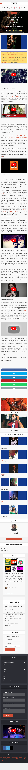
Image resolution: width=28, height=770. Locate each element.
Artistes (3, 446)
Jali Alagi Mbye (5, 462)
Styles (4, 671)
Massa (6, 625)
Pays (4, 664)
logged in (11, 548)
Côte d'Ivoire (11, 30)
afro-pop (24, 209)
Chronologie (8, 758)
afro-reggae (23, 211)
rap (2, 156)
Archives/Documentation (8, 662)
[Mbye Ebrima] (13, 482)
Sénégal (20, 30)
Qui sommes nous (7, 680)
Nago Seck (21, 24)
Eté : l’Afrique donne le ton (12, 558)
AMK (2, 475)
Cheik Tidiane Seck (22, 135)
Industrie (5, 667)
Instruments (5, 673)
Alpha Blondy (15, 96)
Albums (4, 676)
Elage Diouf (4, 448)
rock (7, 62)
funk (9, 62)
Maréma (22, 304)
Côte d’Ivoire (11, 57)
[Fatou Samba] (13, 509)
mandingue (19, 60)
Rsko (2, 502)
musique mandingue (14, 137)
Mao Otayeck (14, 23)
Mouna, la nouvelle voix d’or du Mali (13, 618)
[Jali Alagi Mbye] (13, 454)
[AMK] (13, 468)
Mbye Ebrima (4, 489)
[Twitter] (8, 748)
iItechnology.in (21, 754)
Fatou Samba (4, 516)
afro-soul (5, 211)
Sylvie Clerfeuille (13, 588)
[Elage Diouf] (13, 441)
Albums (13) (14, 13)
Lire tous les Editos (9, 593)
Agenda (4, 678)
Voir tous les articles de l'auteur (14, 539)
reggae (23, 60)
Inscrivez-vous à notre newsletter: (12, 636)
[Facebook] (4, 748)
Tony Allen (24, 137)
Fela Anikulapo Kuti (11, 139)
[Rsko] (13, 495)
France (16, 30)
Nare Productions (9, 623)
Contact (1, 760)
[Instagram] (11, 748)
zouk (5, 62)
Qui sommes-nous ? (20, 758)
